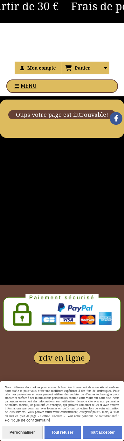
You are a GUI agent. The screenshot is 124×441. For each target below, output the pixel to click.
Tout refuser (62, 432)
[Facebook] (116, 118)
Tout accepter (102, 432)
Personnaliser (22, 432)
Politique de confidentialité (28, 420)
